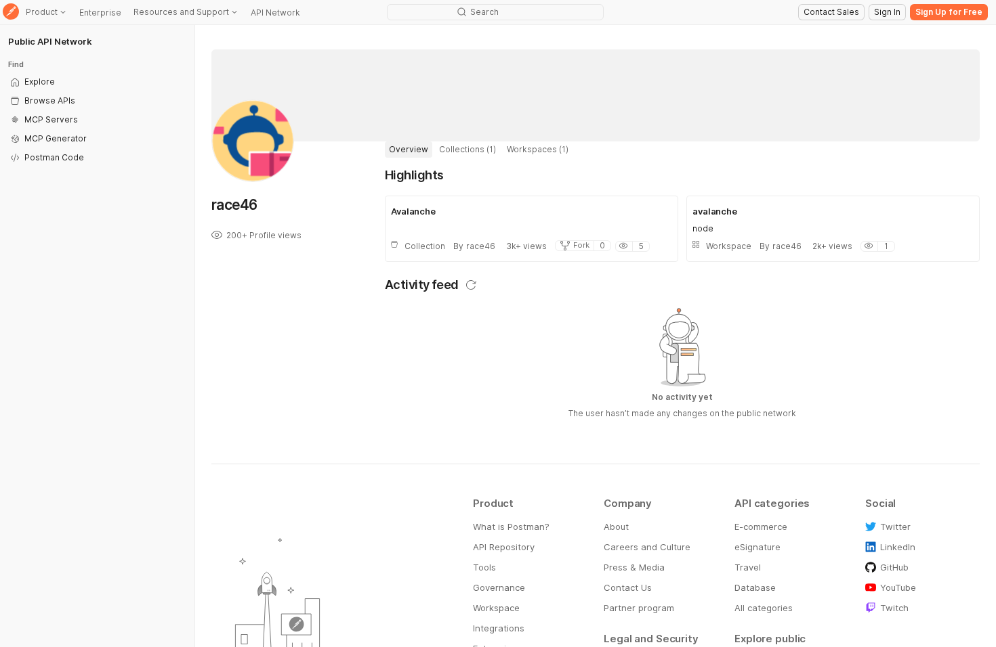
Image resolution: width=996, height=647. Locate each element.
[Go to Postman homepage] (11, 12)
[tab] (408, 149)
